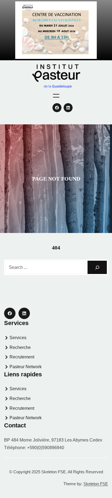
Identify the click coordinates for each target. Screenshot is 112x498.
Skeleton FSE (95, 483)
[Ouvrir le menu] (56, 95)
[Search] (97, 267)
